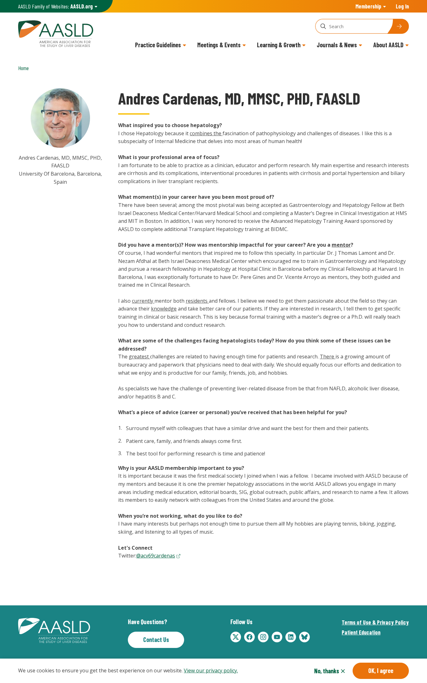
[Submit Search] (398, 26)
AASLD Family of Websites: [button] (55, 6)
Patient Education (361, 632)
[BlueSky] (304, 637)
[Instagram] (263, 637)
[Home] (55, 33)
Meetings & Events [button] (219, 45)
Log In (402, 6)
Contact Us (156, 639)
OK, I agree (380, 670)
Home (23, 67)
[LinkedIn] (290, 637)
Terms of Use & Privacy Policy (375, 622)
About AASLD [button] (388, 45)
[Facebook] (249, 637)
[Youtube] (277, 637)
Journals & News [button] (337, 45)
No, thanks (326, 671)
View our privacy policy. (211, 670)
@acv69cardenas (155, 555)
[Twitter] (235, 637)
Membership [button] (368, 6)
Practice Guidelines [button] (158, 45)
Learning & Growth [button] (278, 45)
